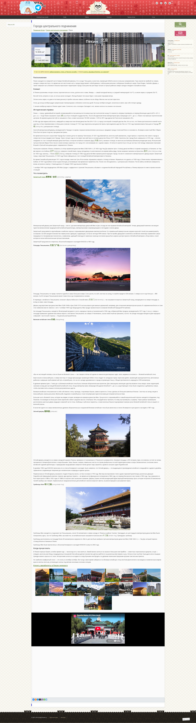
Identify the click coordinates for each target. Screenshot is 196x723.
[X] (40, 699)
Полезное (109, 17)
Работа (87, 17)
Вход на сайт (11, 24)
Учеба (64, 17)
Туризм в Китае (131, 17)
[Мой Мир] (38, 699)
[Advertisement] (16, 45)
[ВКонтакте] (33, 699)
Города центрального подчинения (57, 30)
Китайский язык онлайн (42, 17)
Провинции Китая (39, 30)
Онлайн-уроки (176, 62)
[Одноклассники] (36, 699)
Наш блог (63, 717)
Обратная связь (53, 717)
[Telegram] (46, 699)
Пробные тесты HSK (176, 49)
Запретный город (39, 177)
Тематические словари (175, 55)
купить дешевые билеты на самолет (96, 72)
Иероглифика (174, 68)
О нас (153, 17)
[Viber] (42, 699)
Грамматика (177, 40)
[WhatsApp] (44, 699)
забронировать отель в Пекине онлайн (63, 72)
